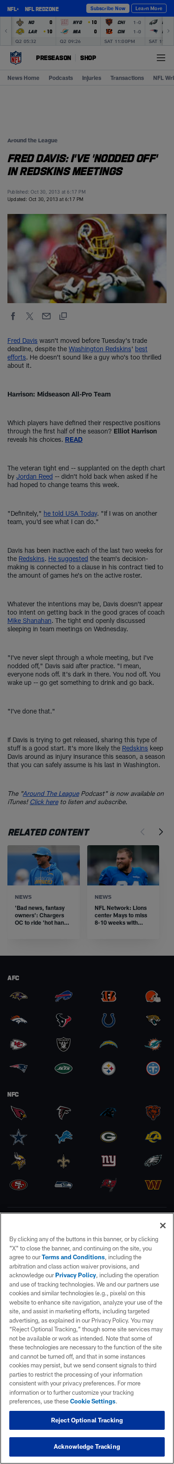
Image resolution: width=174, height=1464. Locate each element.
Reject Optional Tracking (87, 1420)
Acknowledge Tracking (87, 1446)
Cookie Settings (93, 1401)
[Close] (163, 1225)
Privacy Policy (75, 1275)
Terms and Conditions (73, 1257)
